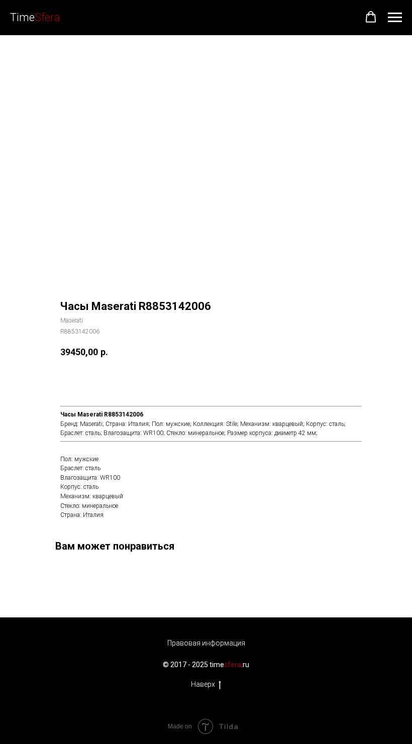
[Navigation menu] (395, 18)
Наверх (203, 684)
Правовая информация (206, 643)
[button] (371, 17)
